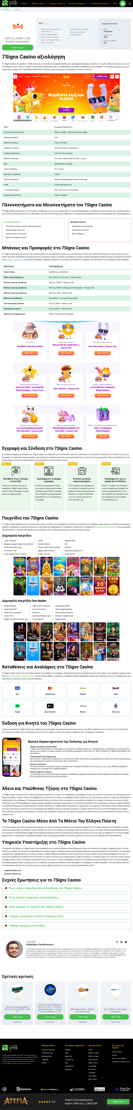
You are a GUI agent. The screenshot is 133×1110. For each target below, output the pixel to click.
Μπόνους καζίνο (38, 3)
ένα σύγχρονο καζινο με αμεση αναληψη (20, 676)
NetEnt (44, 1063)
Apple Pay (68, 1056)
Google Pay (69, 1060)
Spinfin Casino (94, 1056)
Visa (66, 1063)
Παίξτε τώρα (17, 1017)
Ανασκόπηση (17, 1022)
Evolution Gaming (48, 1050)
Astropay (68, 1069)
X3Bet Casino (93, 1063)
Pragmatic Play (47, 1053)
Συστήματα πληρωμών (77, 3)
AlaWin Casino (94, 1053)
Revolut (68, 1050)
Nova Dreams (93, 1060)
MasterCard (69, 1066)
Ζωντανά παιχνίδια (56, 3)
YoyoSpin (92, 1073)
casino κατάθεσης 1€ (15, 259)
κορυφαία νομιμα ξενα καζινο (105, 527)
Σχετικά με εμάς (117, 1052)
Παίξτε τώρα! (18, 47)
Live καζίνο (6, 9)
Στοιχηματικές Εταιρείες (99, 3)
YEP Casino (92, 1076)
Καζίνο (24, 3)
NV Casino (92, 1069)
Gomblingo (93, 1066)
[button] (66, 888)
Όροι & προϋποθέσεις (119, 1058)
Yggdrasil (45, 1060)
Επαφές (114, 1055)
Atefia (91, 1050)
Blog (115, 3)
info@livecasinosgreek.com (21, 1063)
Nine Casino (93, 1079)
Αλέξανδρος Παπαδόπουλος (40, 944)
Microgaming (46, 1056)
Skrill (66, 1053)
